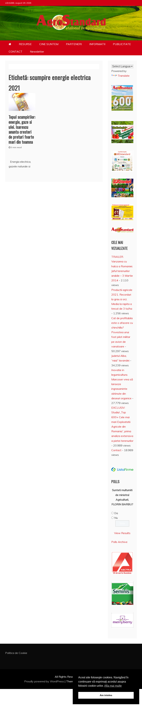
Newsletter (37, 51)
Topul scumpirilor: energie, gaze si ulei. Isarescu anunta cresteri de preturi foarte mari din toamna (22, 129)
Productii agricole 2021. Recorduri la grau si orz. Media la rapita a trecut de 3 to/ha (121, 299)
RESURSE (25, 44)
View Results (122, 533)
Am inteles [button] (106, 695)
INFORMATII (97, 44)
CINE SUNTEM (48, 44)
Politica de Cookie (16, 653)
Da (116, 513)
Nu (116, 517)
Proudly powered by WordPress (44, 681)
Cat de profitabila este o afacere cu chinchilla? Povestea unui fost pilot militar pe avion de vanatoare (122, 332)
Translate (124, 75)
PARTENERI (74, 44)
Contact (116, 450)
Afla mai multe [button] (113, 685)
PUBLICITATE (122, 44)
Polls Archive (119, 542)
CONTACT (15, 51)
